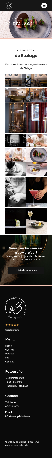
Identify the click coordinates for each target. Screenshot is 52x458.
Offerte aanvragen (27, 270)
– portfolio (14, 18)
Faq (7, 357)
